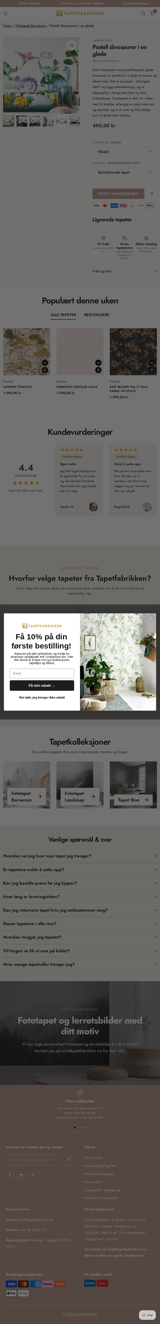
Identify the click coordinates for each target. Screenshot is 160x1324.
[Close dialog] (151, 618)
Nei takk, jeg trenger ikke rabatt (42, 697)
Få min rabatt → (42, 686)
